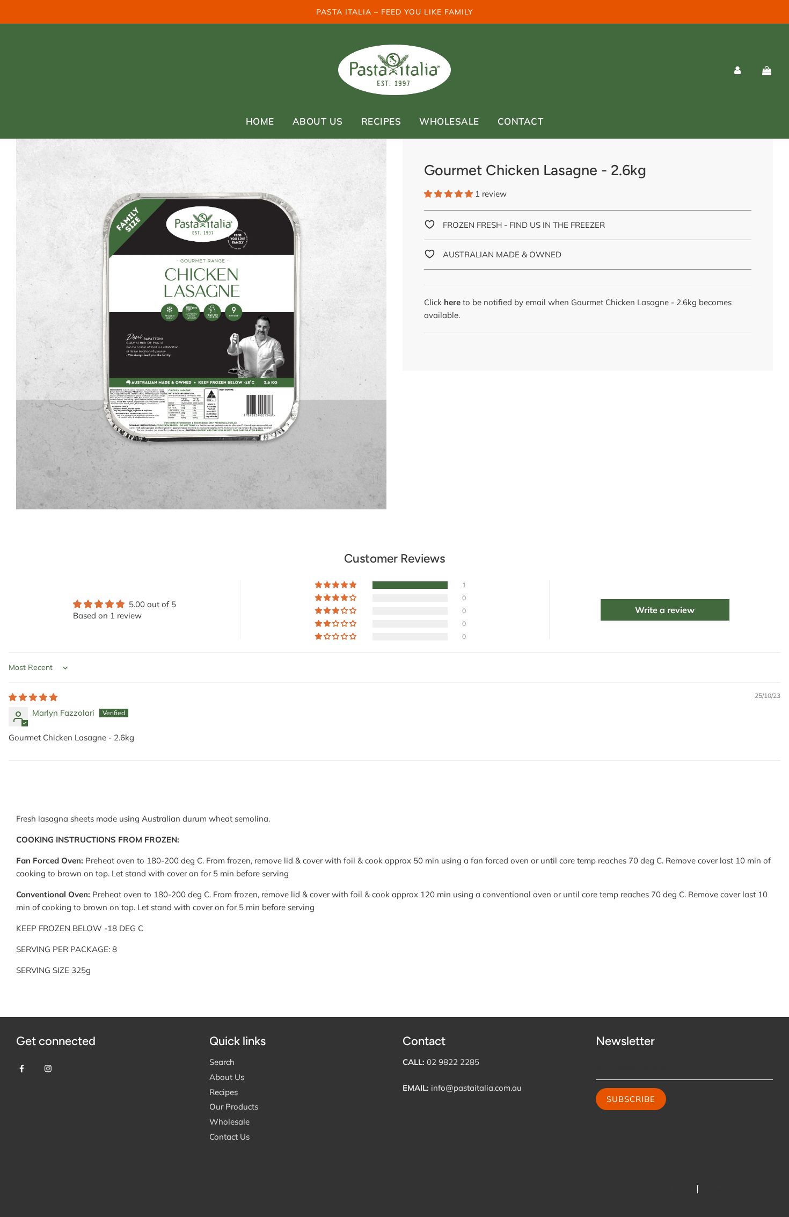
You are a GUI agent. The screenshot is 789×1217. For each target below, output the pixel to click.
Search (222, 1062)
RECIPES (381, 121)
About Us (226, 1077)
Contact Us (229, 1137)
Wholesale (229, 1122)
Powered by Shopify (735, 1190)
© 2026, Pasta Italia (658, 1190)
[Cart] (766, 70)
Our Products (233, 1106)
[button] (448, 194)
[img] (33, 697)
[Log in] (737, 70)
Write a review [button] (665, 609)
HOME (260, 121)
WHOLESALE (449, 121)
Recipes (223, 1092)
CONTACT (521, 121)
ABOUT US (318, 121)
